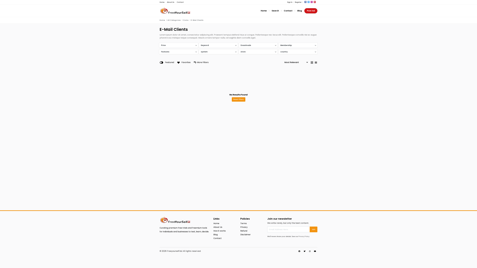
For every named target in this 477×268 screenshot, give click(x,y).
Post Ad (311, 10)
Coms (186, 20)
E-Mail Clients (197, 20)
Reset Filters (238, 99)
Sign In (289, 2)
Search (275, 10)
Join (313, 229)
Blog (299, 10)
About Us (170, 2)
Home (162, 2)
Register (298, 2)
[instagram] (312, 2)
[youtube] (315, 2)
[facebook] (305, 2)
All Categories (174, 20)
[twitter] (309, 2)
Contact (180, 2)
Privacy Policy (303, 236)
